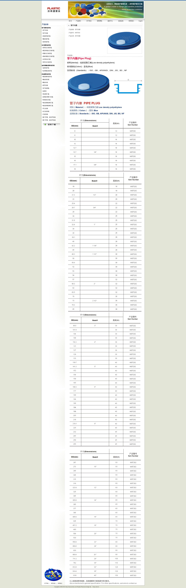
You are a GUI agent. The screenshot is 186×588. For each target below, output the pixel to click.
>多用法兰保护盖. (47, 47)
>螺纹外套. (45, 82)
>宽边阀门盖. (46, 94)
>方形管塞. (45, 114)
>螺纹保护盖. (46, 39)
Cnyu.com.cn (96, 586)
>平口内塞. (45, 108)
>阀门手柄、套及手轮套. (49, 117)
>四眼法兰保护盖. (47, 53)
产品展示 (78, 21)
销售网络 (99, 21)
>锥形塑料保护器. (47, 76)
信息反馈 (120, 21)
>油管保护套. (46, 68)
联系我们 (131, 21)
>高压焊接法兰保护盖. (48, 50)
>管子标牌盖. (46, 88)
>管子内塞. (45, 33)
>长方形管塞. (46, 111)
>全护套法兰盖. (46, 59)
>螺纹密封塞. (46, 79)
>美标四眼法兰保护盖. (48, 56)
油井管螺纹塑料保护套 (48, 65)
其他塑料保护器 (46, 74)
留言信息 (53, 583)
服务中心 (110, 21)
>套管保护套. (46, 42)
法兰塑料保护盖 (46, 45)
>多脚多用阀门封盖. (47, 97)
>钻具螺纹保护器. (47, 71)
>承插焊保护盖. (46, 36)
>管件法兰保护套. (47, 62)
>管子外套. (45, 30)
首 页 (70, 21)
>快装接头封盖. (46, 100)
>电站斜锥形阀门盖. (47, 105)
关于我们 (89, 21)
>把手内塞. (45, 85)
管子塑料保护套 (46, 28)
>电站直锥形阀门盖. (47, 102)
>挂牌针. (44, 91)
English (141, 21)
